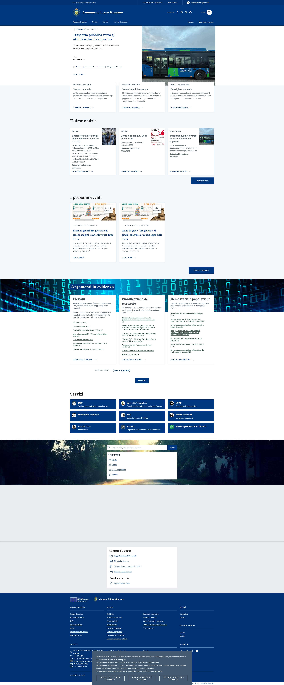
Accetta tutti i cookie (173, 678)
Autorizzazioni (112, 625)
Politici (72, 628)
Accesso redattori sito (207, 683)
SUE (129, 414)
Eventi (182, 636)
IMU (80, 403)
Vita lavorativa (148, 628)
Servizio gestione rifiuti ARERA (191, 426)
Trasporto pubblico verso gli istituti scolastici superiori (94, 37)
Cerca (172, 448)
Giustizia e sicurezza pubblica (117, 639)
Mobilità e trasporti (150, 617)
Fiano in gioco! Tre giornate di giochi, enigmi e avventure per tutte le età (93, 234)
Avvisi (182, 617)
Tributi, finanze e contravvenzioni (155, 625)
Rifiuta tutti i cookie (110, 678)
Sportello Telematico (137, 403)
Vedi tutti (142, 380)
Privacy (146, 651)
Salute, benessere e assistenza (153, 621)
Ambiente (110, 614)
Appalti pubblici (112, 621)
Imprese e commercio (150, 614)
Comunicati (80, 29)
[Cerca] (209, 12)
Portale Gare (84, 426)
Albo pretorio (172, 2)
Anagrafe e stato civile (114, 617)
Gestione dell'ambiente (121, 370)
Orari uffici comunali (88, 414)
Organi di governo (76, 614)
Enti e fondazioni (76, 625)
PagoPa (130, 426)
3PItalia (194, 683)
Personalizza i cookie (77, 675)
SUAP (178, 403)
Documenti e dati (76, 635)
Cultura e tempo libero (114, 632)
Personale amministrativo (79, 632)
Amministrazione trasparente (152, 2)
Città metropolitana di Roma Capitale (84, 2)
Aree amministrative (77, 617)
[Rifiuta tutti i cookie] (189, 654)
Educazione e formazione (115, 635)
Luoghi (182, 632)
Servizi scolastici (184, 414)
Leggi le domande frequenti (116, 651)
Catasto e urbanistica (114, 628)
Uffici (72, 621)
